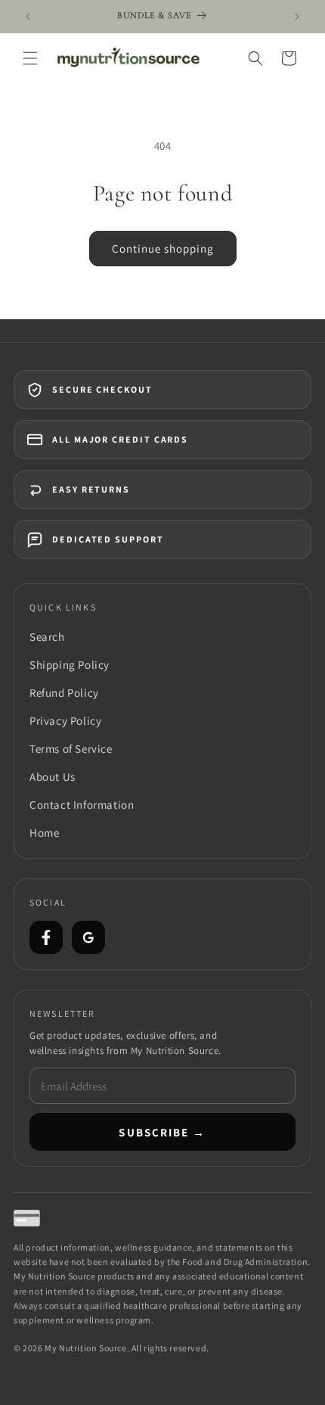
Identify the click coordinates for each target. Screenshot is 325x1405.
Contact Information (81, 804)
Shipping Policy (69, 664)
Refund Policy (64, 692)
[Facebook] (46, 937)
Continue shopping (163, 248)
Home (44, 832)
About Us (52, 776)
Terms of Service (71, 748)
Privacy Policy (65, 720)
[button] (30, 58)
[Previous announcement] (28, 16)
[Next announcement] (297, 16)
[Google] (88, 937)
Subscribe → (162, 1132)
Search (47, 636)
